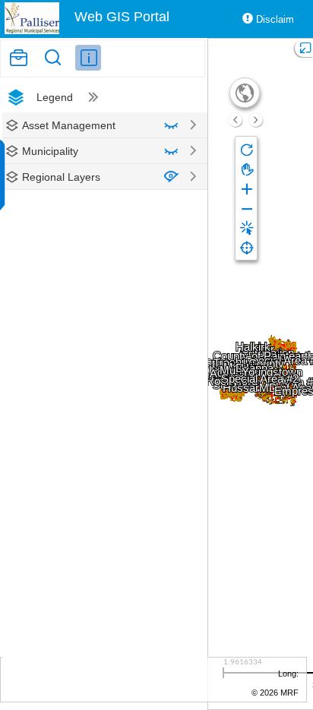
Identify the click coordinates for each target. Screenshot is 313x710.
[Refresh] (246, 148)
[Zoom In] (246, 188)
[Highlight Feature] (246, 227)
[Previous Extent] (235, 120)
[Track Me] (246, 247)
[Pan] (246, 168)
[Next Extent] (256, 120)
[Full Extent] (245, 93)
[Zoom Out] (246, 208)
